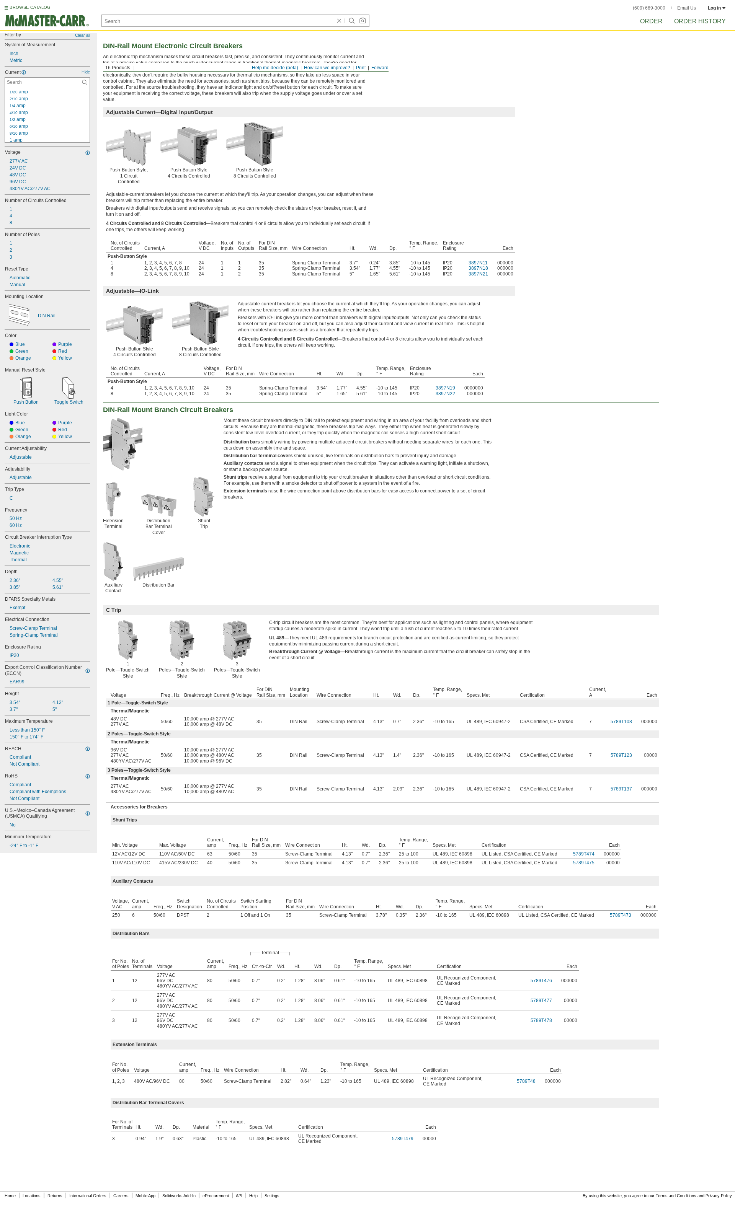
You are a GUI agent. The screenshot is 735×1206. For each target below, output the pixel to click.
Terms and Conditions (676, 1195)
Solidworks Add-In (179, 1195)
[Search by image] (362, 20)
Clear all (82, 35)
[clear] (339, 20)
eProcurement (216, 1195)
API (239, 1195)
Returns (54, 1195)
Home (10, 1195)
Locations (32, 1195)
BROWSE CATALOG (30, 7)
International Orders (87, 1195)
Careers (121, 1195)
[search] (84, 82)
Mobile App (145, 1195)
